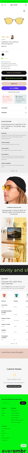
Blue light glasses (14, 410)
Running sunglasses (15, 415)
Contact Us (4, 433)
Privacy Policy (4, 440)
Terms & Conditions (5, 438)
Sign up (23, 402)
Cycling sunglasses (15, 417)
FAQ (2, 435)
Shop (3, 410)
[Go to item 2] (8, 37)
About (3, 431)
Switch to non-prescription (14, 72)
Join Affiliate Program (6, 428)
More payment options (14, 92)
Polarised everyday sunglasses (17, 420)
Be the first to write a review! (14, 386)
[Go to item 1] (3, 37)
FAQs (3, 415)
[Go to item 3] (13, 37)
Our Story (3, 413)
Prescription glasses (15, 413)
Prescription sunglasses (16, 422)
